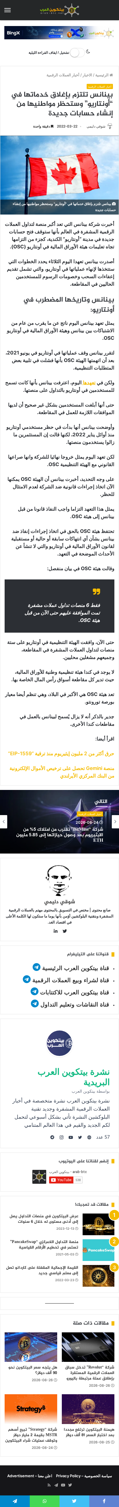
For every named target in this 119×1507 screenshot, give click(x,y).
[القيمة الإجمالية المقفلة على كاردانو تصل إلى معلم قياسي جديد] (98, 1276)
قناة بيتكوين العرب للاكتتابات (73, 992)
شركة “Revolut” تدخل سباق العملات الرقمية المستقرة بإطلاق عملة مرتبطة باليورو (89, 1373)
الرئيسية (102, 75)
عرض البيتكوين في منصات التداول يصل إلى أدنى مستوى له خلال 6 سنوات (44, 1219)
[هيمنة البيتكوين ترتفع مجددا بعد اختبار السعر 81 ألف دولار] (88, 1409)
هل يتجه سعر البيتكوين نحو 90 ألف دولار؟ (32, 1370)
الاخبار (87, 75)
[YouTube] (63, 1485)
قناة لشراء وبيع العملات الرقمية (70, 980)
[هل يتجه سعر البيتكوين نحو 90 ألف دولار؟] (31, 1347)
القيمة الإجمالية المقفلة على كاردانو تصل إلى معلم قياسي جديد (42, 1270)
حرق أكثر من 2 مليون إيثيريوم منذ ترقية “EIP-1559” (61, 753)
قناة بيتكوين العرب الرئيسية (75, 968)
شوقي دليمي (96, 126)
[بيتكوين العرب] (59, 10)
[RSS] (49, 1485)
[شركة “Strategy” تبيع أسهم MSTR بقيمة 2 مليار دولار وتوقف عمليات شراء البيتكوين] (31, 1409)
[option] (59, 822)
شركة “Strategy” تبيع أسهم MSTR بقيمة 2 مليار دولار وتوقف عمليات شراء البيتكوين (31, 1435)
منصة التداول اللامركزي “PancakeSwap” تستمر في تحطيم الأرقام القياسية (44, 1245)
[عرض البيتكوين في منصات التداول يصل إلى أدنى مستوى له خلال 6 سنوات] (98, 1224)
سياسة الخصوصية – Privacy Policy (84, 1475)
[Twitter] (69, 1485)
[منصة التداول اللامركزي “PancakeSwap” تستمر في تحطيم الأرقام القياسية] (98, 1250)
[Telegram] (56, 1485)
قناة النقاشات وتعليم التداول (74, 1004)
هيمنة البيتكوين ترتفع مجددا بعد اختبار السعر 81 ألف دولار (89, 1432)
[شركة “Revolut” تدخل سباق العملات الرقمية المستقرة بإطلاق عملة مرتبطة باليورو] (88, 1347)
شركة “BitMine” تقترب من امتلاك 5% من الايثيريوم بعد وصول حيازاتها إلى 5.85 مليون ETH (59, 835)
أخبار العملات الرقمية (63, 75)
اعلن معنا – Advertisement (29, 1475)
